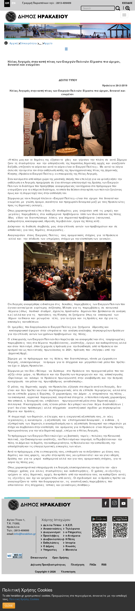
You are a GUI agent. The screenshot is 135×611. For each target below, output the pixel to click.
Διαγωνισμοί (51, 532)
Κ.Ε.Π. (69, 525)
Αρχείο (48, 43)
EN (13, 3)
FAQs (93, 564)
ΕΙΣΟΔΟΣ (127, 3)
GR (7, 3)
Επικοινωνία (39, 557)
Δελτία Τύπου (52, 525)
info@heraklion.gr (25, 534)
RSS (103, 564)
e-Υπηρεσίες (74, 532)
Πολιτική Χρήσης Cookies (24, 599)
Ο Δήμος (48, 546)
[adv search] (126, 8)
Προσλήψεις (51, 535)
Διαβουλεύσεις (53, 539)
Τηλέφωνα (73, 528)
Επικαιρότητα (28, 43)
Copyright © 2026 (45, 571)
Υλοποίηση (68, 571)
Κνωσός (71, 546)
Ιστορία (70, 542)
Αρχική (13, 43)
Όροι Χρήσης (60, 557)
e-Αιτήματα (73, 535)
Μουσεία (71, 549)
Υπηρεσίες (50, 549)
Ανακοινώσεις (52, 528)
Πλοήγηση (77, 564)
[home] (39, 17)
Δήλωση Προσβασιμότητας (48, 564)
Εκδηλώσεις (51, 542)
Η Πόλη (70, 539)
